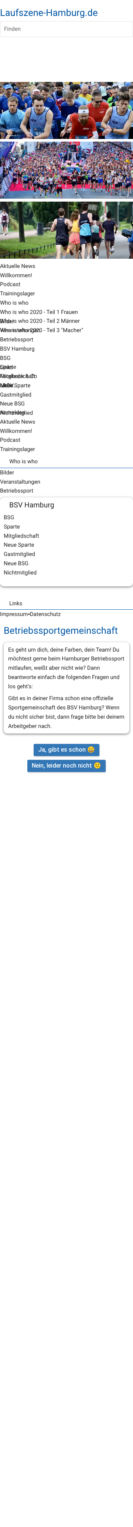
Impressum (14, 614)
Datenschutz (45, 614)
